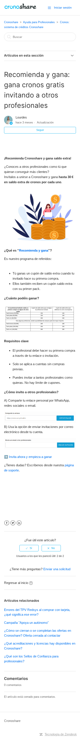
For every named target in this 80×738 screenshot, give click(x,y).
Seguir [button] (40, 130)
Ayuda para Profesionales (39, 22)
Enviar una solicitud (56, 569)
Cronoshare (11, 22)
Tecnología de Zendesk (61, 734)
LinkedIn (19, 523)
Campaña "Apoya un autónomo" (26, 622)
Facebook (6, 523)
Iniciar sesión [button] (63, 7)
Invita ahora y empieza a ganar (30, 457)
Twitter (13, 523)
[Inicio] (20, 10)
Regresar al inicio (16, 583)
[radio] (29, 548)
